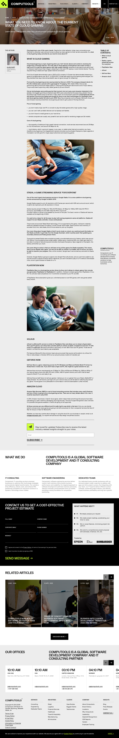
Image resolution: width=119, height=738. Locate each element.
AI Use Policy (9, 718)
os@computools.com (68, 686)
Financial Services (54, 709)
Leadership (86, 714)
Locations (86, 709)
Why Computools (88, 712)
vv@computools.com (41, 686)
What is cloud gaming (106, 56)
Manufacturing (53, 717)
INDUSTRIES (52, 4)
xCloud (104, 70)
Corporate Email (10, 527)
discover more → (59, 636)
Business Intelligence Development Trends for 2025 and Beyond (93, 620)
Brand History (87, 707)
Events (106, 709)
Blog (105, 704)
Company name (42, 519)
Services (41, 4)
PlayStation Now (107, 67)
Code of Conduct (10, 727)
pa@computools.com (96, 686)
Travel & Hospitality (55, 714)
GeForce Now (106, 73)
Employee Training (89, 724)
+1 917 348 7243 (13, 689)
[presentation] (106, 577)
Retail (50, 704)
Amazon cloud (106, 76)
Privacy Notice (27, 547)
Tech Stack (64, 4)
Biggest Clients (72, 707)
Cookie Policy (9, 721)
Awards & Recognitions (90, 717)
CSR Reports (87, 719)
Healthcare (52, 712)
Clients (74, 4)
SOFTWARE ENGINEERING (53, 478)
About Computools (89, 704)
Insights (95, 4)
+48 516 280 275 (67, 689)
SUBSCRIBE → (34, 439)
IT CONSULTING (12, 478)
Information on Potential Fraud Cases (13, 724)
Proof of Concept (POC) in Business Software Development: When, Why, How (57, 619)
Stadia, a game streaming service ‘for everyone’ (108, 62)
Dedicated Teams (87, 478)
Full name (8, 519)
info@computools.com (34, 415)
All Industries (53, 719)
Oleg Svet (11, 67)
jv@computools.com (14, 686)
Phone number (42, 527)
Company (85, 4)
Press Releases (108, 707)
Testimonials (71, 709)
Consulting (35, 704)
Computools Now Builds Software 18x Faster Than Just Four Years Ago (21, 620)
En (104, 4)
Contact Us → (113, 4)
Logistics (51, 707)
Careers (85, 722)
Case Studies (71, 704)
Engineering (35, 706)
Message (8, 535)
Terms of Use (9, 713)
